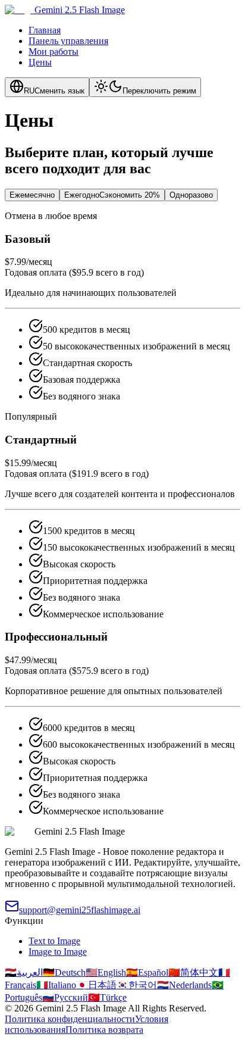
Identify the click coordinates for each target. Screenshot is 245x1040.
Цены (40, 62)
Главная (45, 30)
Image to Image (58, 952)
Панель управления (68, 41)
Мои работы (53, 51)
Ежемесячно (32, 194)
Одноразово (191, 194)
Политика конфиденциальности (70, 1019)
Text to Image (54, 941)
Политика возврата (104, 1030)
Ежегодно (112, 194)
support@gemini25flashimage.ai (79, 910)
